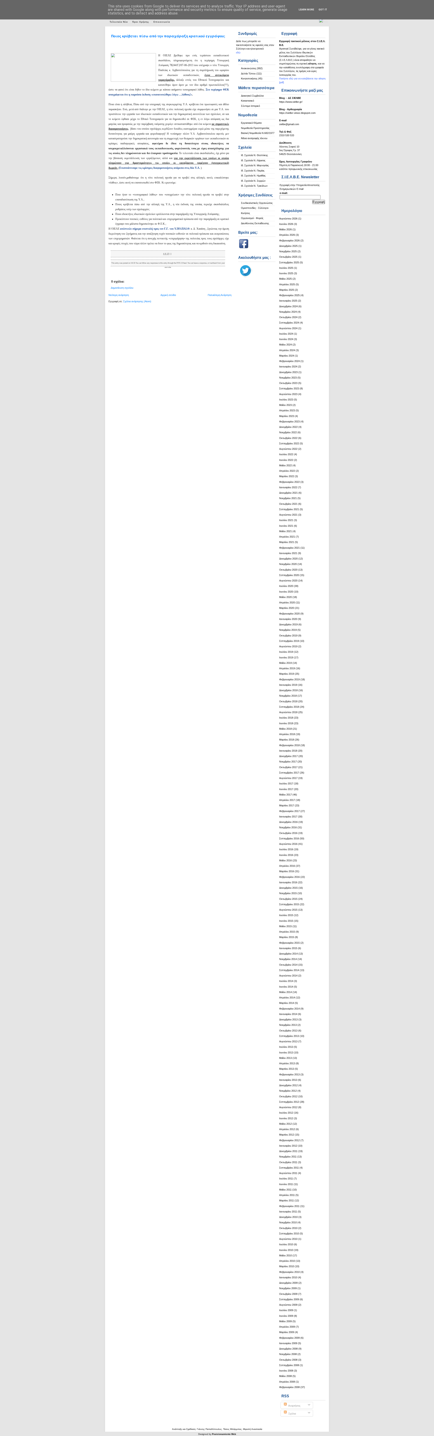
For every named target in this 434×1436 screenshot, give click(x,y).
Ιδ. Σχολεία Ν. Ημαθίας (253, 175)
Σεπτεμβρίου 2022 (289, 443)
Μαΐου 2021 (285, 531)
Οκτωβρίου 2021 (288, 503)
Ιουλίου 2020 (286, 586)
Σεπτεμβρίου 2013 (289, 1036)
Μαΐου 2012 (285, 1123)
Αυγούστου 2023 (288, 394)
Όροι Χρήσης (140, 22)
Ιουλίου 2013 (286, 1046)
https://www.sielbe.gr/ (290, 101)
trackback (213, 263)
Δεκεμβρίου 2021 (288, 492)
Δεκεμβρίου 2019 (288, 624)
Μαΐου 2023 (285, 405)
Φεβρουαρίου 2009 (289, 1337)
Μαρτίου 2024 (286, 355)
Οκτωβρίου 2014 (288, 964)
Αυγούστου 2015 (288, 909)
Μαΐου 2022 (285, 465)
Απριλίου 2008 (287, 1381)
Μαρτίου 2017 (286, 805)
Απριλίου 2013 (287, 1063)
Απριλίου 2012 (287, 1129)
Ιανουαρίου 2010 (288, 1277)
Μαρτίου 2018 (286, 739)
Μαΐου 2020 (285, 597)
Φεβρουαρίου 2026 (289, 240)
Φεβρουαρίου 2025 (289, 295)
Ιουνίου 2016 (286, 855)
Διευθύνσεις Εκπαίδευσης (255, 223)
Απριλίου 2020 (287, 602)
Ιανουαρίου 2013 (288, 1080)
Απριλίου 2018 (287, 734)
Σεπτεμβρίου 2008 (289, 1365)
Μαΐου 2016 (285, 860)
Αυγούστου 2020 (288, 580)
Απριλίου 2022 (287, 470)
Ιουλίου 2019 (286, 651)
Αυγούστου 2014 (288, 975)
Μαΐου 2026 (285, 229)
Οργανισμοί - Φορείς (252, 218)
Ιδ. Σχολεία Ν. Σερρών (253, 180)
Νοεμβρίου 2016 (288, 827)
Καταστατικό (247, 100)
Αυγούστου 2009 (288, 1304)
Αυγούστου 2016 (288, 844)
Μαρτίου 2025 (286, 289)
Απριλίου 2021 (287, 536)
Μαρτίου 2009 (286, 1332)
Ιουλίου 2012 (286, 1112)
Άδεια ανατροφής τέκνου (254, 138)
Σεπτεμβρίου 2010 (289, 1233)
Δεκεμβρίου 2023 (288, 372)
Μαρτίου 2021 (286, 542)
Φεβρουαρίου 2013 (289, 1074)
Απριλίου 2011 (287, 1195)
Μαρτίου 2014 (286, 1003)
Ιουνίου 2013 (286, 1052)
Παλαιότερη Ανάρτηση (219, 295)
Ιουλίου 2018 (286, 717)
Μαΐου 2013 (285, 1058)
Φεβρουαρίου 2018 (289, 745)
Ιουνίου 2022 (286, 460)
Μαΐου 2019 (285, 663)
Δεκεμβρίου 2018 (288, 690)
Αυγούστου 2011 (288, 1173)
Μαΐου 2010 (285, 1255)
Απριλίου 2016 (287, 865)
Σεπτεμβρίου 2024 (289, 322)
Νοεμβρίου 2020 (288, 564)
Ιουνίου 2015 (286, 920)
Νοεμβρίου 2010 (288, 1222)
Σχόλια (292, 1413)
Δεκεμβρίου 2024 (288, 306)
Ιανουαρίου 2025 (288, 300)
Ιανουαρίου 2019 (288, 684)
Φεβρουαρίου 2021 (289, 547)
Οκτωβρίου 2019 (288, 635)
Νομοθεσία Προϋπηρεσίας (255, 128)
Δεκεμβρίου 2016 (288, 822)
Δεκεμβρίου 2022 (288, 427)
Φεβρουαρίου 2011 (289, 1206)
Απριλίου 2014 (287, 997)
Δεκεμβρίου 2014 (288, 953)
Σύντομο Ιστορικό (250, 106)
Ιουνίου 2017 (286, 789)
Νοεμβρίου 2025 (288, 251)
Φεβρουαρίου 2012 (289, 1140)
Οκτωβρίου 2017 (288, 767)
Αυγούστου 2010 (288, 1239)
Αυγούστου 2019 (288, 646)
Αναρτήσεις (294, 1405)
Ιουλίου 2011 (286, 1178)
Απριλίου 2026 (287, 234)
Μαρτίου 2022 (286, 476)
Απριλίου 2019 (287, 668)
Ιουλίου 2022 (286, 454)
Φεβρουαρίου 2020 (289, 613)
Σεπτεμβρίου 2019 (289, 641)
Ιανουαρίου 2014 (288, 1014)
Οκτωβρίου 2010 (288, 1228)
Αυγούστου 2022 (288, 449)
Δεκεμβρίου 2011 (288, 1151)
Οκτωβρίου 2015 (288, 899)
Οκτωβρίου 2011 (288, 1162)
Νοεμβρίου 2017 (288, 761)
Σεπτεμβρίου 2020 (289, 575)
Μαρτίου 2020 (286, 608)
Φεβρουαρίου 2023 (289, 421)
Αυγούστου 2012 (288, 1107)
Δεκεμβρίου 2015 (288, 887)
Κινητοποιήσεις (249, 78)
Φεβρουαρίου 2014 (289, 1008)
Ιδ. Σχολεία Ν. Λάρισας (253, 160)
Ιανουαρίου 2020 (288, 619)
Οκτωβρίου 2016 (288, 833)
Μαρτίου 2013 (286, 1068)
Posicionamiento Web (224, 1434)
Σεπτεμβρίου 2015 (289, 904)
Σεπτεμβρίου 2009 (289, 1299)
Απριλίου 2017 (287, 800)
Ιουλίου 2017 (286, 783)
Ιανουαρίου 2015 (288, 948)
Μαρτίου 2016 (286, 871)
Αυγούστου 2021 (288, 514)
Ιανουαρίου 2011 (288, 1211)
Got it (322, 9)
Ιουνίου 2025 (286, 273)
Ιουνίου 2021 (286, 525)
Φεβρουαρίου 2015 (289, 942)
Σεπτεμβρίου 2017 (289, 772)
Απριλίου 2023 (287, 410)
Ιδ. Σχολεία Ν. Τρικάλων (254, 185)
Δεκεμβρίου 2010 (288, 1217)
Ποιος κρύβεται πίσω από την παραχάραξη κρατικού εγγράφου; (168, 35)
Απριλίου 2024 (287, 350)
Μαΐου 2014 (285, 992)
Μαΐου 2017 (285, 794)
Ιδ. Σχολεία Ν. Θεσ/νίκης (254, 155)
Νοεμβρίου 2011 (288, 1156)
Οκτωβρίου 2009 (288, 1294)
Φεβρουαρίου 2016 (289, 877)
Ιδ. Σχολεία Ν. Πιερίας (252, 170)
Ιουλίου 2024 (286, 333)
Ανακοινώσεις (248, 68)
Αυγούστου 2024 (288, 328)
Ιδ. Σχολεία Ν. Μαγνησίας (255, 165)
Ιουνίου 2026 (286, 224)
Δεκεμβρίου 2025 (288, 246)
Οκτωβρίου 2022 (288, 438)
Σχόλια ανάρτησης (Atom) (137, 301)
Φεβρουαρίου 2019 (289, 679)
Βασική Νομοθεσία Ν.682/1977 (257, 133)
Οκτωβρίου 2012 (288, 1096)
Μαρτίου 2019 (286, 673)
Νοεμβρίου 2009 (288, 1288)
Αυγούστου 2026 (288, 218)
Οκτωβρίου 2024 (288, 317)
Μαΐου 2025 (285, 278)
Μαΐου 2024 (285, 344)
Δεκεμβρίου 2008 (288, 1348)
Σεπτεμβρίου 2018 (289, 706)
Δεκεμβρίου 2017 (288, 756)
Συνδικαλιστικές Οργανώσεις (257, 203)
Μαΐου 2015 (285, 926)
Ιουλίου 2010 (286, 1244)
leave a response (200, 263)
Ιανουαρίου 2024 (288, 366)
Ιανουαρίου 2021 (288, 553)
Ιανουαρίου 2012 (288, 1145)
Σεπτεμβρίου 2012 (289, 1101)
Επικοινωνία (161, 22)
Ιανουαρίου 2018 (288, 750)
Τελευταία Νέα (119, 22)
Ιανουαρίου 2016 (288, 882)
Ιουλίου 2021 (286, 520)
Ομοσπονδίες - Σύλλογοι (254, 208)
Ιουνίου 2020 (286, 591)
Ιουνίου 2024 (286, 339)
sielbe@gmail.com (289, 124)
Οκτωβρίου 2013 (288, 1030)
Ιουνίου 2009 (286, 1316)
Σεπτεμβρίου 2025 (289, 262)
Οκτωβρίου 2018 (288, 701)
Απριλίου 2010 (287, 1261)
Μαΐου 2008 (285, 1376)
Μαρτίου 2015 (286, 937)
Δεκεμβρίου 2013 (288, 1019)
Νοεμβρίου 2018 (288, 695)
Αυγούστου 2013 (288, 1041)
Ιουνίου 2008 (286, 1370)
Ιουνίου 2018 (286, 723)
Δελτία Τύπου (248, 73)
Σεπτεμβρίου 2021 (289, 509)
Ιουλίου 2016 (286, 849)
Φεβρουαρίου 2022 (289, 482)
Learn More (306, 9)
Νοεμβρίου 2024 (288, 311)
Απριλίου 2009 (287, 1326)
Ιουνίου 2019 (286, 657)
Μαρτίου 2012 (286, 1134)
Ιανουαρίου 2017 (288, 816)
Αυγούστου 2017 (288, 778)
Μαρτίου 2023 (286, 416)
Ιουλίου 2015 (286, 915)
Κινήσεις (245, 213)
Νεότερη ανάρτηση (118, 295)
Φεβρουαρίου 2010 (289, 1272)
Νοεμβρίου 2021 (288, 498)
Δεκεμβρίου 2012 (288, 1085)
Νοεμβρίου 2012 (288, 1090)
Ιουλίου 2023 (286, 399)
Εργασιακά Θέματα (251, 122)
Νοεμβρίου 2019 (288, 630)
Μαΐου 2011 (285, 1189)
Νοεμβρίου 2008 (288, 1354)
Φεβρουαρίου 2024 (289, 361)
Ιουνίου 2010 (286, 1250)
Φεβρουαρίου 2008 (289, 1387)
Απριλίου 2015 (287, 931)
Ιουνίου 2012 (286, 1118)
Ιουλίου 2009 (286, 1310)
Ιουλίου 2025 (286, 268)
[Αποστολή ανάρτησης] (172, 254)
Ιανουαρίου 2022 (288, 487)
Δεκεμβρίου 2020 (288, 558)
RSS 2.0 (180, 263)
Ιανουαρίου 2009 (288, 1343)
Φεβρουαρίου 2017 (289, 811)
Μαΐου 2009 (285, 1321)
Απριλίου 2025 (287, 284)
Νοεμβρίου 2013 (288, 1025)
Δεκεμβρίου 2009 (288, 1282)
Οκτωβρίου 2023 (288, 383)
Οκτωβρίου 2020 (288, 569)
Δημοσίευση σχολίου (122, 287)
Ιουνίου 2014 (286, 986)
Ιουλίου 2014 (286, 981)
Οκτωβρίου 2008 (288, 1359)
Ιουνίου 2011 (286, 1184)
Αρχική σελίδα (168, 295)
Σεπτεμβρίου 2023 (289, 388)
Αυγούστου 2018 (288, 712)
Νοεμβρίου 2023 (288, 377)
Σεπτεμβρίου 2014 (289, 970)
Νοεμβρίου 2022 (288, 432)
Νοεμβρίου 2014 (288, 959)
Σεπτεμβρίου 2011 (289, 1167)
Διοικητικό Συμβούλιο (252, 95)
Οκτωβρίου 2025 (288, 256)
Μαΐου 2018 (285, 728)
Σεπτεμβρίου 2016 (289, 838)
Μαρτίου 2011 (286, 1200)
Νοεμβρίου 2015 (288, 893)
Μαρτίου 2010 (286, 1266)
